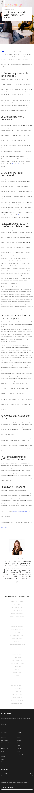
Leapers (21, 286)
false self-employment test (24, 214)
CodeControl (15, 163)
